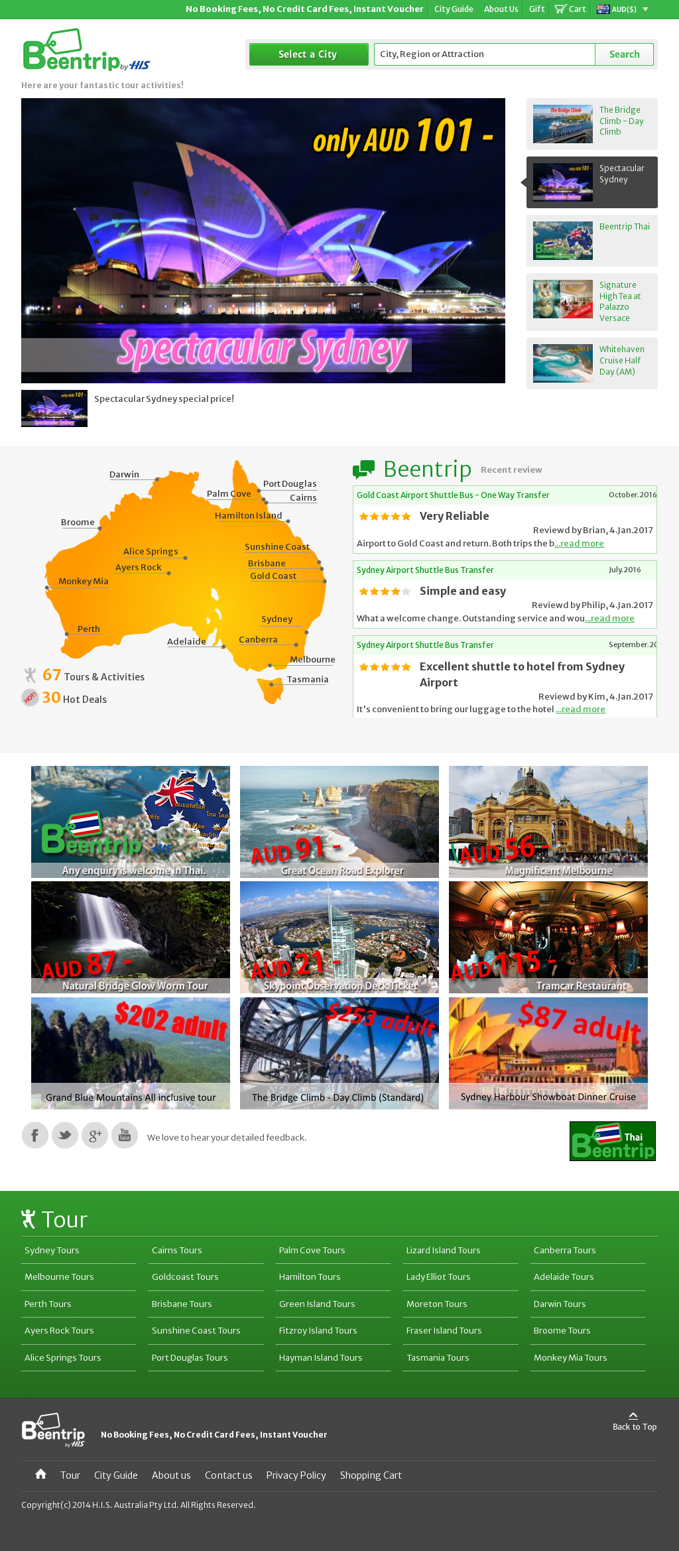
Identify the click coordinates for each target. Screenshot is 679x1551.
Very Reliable (454, 516)
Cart (577, 9)
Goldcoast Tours (185, 1276)
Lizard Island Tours (443, 1250)
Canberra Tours (565, 1250)
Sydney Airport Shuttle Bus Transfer (425, 570)
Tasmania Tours (437, 1357)
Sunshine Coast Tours (196, 1330)
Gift (537, 9)
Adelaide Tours (564, 1276)
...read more (579, 543)
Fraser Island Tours (444, 1330)
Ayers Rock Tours (59, 1330)
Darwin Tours (560, 1304)
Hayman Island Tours (321, 1357)
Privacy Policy (296, 1475)
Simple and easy (463, 590)
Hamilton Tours (310, 1276)
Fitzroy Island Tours (318, 1330)
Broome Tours (562, 1330)
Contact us (229, 1475)
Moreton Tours (436, 1304)
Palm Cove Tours (312, 1250)
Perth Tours (48, 1304)
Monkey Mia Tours (570, 1357)
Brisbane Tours (182, 1304)
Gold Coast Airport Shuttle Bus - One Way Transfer (453, 495)
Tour (70, 1475)
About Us (501, 9)
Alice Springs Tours (63, 1357)
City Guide (116, 1475)
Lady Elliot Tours (438, 1276)
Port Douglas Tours (190, 1357)
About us (171, 1475)
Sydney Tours (52, 1250)
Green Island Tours (317, 1304)
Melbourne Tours (59, 1276)
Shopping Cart (371, 1475)
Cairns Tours (177, 1250)
